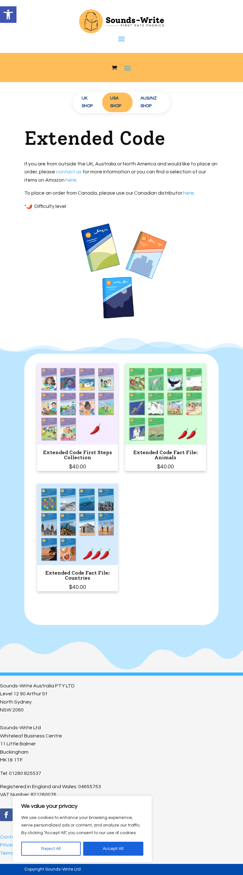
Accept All (113, 848)
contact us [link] (69, 171)
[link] (8, 14)
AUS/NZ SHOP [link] (148, 102)
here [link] (70, 180)
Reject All (51, 848)
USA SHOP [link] (115, 102)
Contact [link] (10, 837)
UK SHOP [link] (87, 102)
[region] (82, 829)
